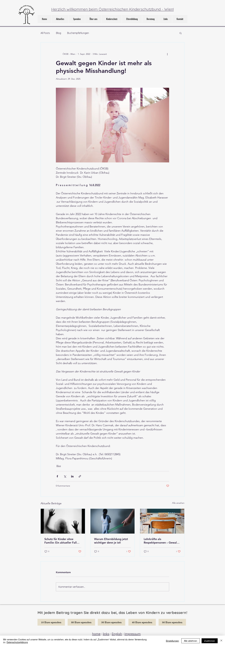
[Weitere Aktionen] (167, 54)
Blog (58, 33)
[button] (93, 19)
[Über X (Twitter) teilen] (64, 476)
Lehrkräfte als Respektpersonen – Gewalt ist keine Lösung (161, 540)
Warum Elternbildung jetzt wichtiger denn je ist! (111, 540)
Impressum (132, 634)
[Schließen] (221, 641)
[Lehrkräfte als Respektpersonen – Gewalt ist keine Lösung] (162, 521)
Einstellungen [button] (172, 640)
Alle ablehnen (190, 640)
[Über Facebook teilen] (57, 476)
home (96, 634)
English (117, 634)
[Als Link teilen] (79, 476)
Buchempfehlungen (78, 33)
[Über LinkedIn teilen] (72, 476)
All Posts (45, 33)
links (106, 634)
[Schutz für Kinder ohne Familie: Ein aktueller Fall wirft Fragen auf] (63, 521)
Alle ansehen (178, 503)
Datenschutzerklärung (17, 642)
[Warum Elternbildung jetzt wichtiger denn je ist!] (112, 521)
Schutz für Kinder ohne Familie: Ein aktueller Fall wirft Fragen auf (60, 540)
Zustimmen (209, 640)
